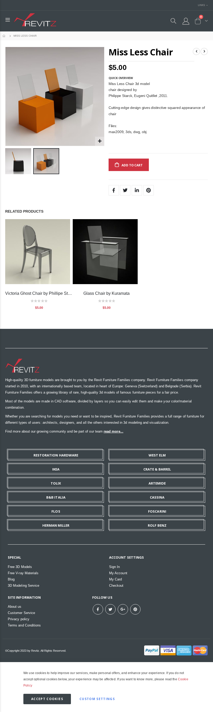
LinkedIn (137, 190)
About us (15, 607)
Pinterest (148, 190)
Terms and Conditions (24, 625)
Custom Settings (97, 699)
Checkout (116, 585)
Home (4, 36)
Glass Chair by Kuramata (106, 293)
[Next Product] (204, 51)
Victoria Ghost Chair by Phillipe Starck (39, 293)
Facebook (114, 190)
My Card (115, 579)
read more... (113, 431)
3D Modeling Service (23, 585)
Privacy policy (18, 619)
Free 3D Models (20, 567)
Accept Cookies (47, 699)
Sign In (114, 567)
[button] (99, 141)
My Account (118, 573)
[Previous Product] (196, 51)
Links (201, 5)
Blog (11, 579)
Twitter (125, 190)
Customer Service (21, 613)
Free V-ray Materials (23, 573)
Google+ (123, 609)
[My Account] (186, 21)
